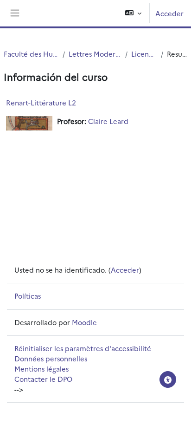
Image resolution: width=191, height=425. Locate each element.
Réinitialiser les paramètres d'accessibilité (82, 348)
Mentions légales (41, 368)
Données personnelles (50, 358)
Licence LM (144, 54)
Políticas (27, 296)
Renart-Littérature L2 (41, 102)
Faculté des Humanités (31, 54)
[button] (133, 13)
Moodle (84, 322)
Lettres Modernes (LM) (95, 54)
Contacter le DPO (43, 379)
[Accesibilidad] (167, 379)
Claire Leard (108, 121)
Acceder (169, 13)
